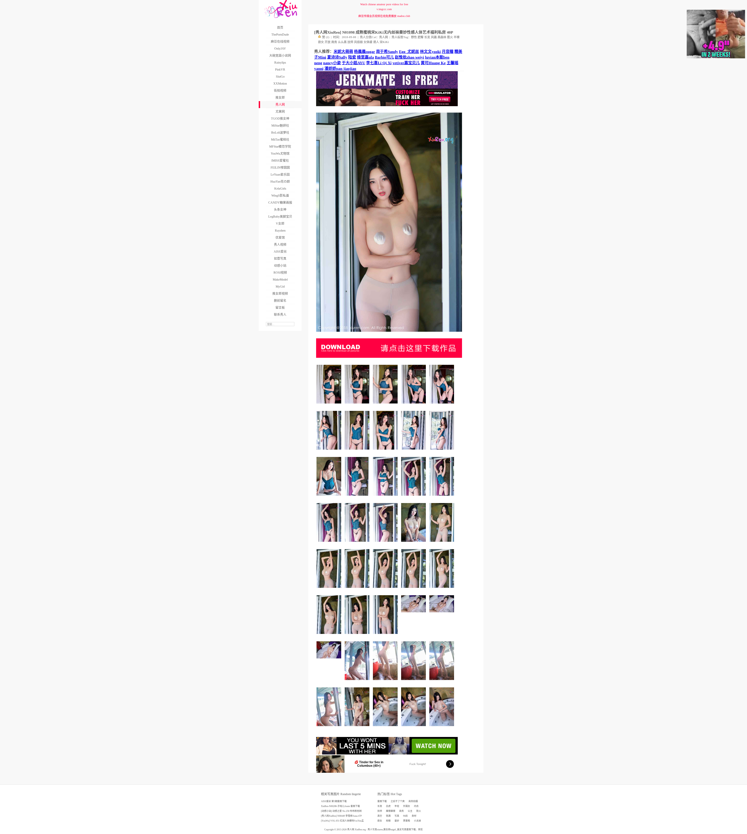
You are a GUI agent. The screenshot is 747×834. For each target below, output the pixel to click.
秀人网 (383, 37)
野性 (414, 37)
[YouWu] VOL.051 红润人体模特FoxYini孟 (342, 820)
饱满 (388, 816)
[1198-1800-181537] (414, 497)
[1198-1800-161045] (358, 404)
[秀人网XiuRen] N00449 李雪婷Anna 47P (341, 816)
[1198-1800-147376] (414, 589)
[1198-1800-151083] (442, 681)
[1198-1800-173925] (442, 497)
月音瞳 (447, 51)
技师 (350, 42)
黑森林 (442, 37)
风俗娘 (358, 42)
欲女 (321, 42)
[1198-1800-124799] (386, 681)
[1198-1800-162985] (386, 451)
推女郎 (386, 829)
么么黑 (342, 42)
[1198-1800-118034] (414, 543)
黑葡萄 (406, 820)
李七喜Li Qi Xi (379, 63)
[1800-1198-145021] (329, 659)
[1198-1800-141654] (329, 497)
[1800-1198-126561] (414, 613)
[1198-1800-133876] (386, 727)
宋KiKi (384, 42)
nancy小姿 (332, 63)
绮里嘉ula (365, 57)
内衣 (416, 806)
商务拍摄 (413, 801)
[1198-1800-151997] (442, 589)
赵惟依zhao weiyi (409, 57)
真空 (379, 816)
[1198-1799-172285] (358, 543)
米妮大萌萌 (343, 51)
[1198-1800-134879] (442, 727)
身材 (414, 816)
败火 (418, 811)
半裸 (456, 37)
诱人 (376, 42)
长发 (427, 37)
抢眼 (388, 820)
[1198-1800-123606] (414, 451)
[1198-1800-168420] (329, 543)
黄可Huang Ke (433, 63)
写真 (397, 816)
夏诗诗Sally (337, 57)
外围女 (406, 806)
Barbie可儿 (384, 57)
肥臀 (420, 37)
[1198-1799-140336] (386, 635)
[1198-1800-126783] (442, 543)
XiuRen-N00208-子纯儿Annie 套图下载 (340, 806)
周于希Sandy (387, 51)
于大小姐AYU (353, 63)
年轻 (397, 806)
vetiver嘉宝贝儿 (406, 63)
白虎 (388, 806)
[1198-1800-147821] (442, 404)
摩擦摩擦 (390, 811)
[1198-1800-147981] (386, 589)
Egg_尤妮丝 (409, 51)
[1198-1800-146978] (329, 635)
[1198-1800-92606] (358, 635)
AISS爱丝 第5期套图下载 (334, 801)
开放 (328, 42)
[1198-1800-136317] (329, 589)
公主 (410, 811)
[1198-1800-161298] (386, 543)
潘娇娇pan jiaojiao (340, 68)
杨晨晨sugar (364, 51)
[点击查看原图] (389, 333)
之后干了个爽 (398, 801)
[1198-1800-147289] (414, 681)
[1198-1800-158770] (358, 451)
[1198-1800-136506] (358, 589)
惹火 (450, 37)
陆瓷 (352, 57)
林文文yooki (430, 51)
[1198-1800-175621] (386, 497)
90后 (405, 816)
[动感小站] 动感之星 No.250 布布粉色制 (341, 811)
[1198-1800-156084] (329, 404)
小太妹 (417, 820)
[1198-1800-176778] (358, 497)
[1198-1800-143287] (414, 404)
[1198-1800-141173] (358, 681)
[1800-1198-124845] (442, 613)
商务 (334, 42)
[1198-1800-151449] (358, 727)
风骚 (434, 37)
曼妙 (397, 820)
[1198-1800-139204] (329, 727)
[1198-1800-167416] (329, 451)
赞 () (325, 37)
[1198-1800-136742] (386, 404)
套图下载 (382, 801)
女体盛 (368, 42)
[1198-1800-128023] (414, 727)
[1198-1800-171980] (442, 451)
